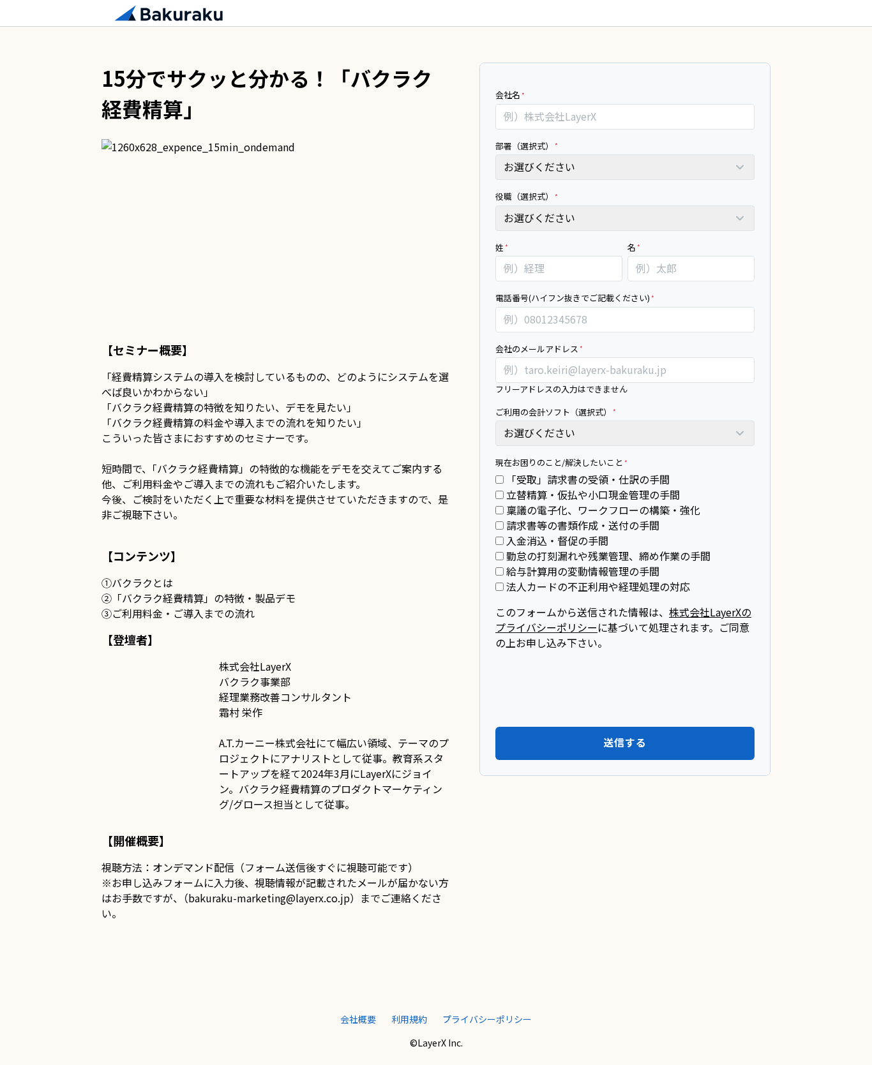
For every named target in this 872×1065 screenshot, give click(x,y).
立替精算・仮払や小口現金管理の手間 (592, 494)
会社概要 (358, 1019)
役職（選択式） (524, 196)
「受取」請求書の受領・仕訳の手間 (587, 479)
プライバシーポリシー (487, 1019)
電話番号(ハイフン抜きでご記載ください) (572, 298)
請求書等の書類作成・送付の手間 (581, 525)
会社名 (507, 95)
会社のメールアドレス (536, 349)
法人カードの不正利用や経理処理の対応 (597, 586)
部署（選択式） (524, 146)
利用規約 (409, 1019)
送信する (624, 742)
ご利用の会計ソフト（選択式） (553, 412)
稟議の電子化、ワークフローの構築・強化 (602, 510)
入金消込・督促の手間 (556, 540)
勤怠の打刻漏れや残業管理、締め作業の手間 (607, 555)
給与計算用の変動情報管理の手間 (581, 571)
